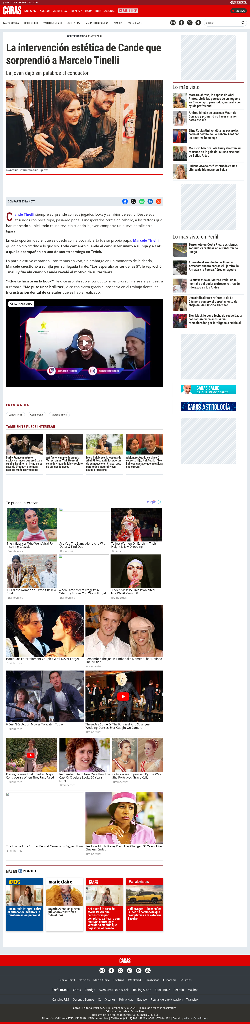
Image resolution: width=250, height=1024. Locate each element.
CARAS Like (128, 10)
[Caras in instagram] (173, 22)
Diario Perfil (67, 980)
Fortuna (118, 980)
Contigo (90, 990)
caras (104, 882)
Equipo (142, 999)
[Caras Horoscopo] (208, 410)
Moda (88, 11)
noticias (24, 882)
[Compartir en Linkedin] (150, 201)
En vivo (240, 10)
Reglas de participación (167, 999)
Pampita (117, 23)
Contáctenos (106, 999)
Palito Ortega (11, 23)
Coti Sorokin (37, 414)
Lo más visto (186, 87)
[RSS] (138, 970)
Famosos (44, 11)
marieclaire (64, 882)
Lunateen (169, 980)
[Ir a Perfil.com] (238, 3)
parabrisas (144, 882)
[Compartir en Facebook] (125, 201)
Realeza (76, 11)
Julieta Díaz (74, 23)
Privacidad (126, 999)
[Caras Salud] (208, 393)
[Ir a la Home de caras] (12, 13)
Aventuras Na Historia (114, 990)
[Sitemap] (148, 970)
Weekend (134, 980)
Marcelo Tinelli (146, 240)
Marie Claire (101, 980)
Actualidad (60, 11)
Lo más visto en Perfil (195, 237)
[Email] (158, 201)
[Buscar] (243, 23)
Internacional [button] (105, 11)
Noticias (30, 11)
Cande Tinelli (15, 414)
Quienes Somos (83, 999)
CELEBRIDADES (75, 36)
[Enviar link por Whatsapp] (142, 201)
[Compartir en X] (133, 201)
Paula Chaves (135, 23)
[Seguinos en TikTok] (198, 22)
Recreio (178, 990)
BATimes (186, 980)
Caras (77, 990)
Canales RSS (60, 999)
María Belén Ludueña (97, 23)
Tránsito (192, 999)
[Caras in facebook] (181, 22)
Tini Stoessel (31, 23)
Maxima (193, 990)
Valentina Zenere (52, 23)
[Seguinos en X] (190, 22)
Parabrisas (152, 980)
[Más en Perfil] (27, 871)
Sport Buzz (162, 990)
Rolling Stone (142, 990)
